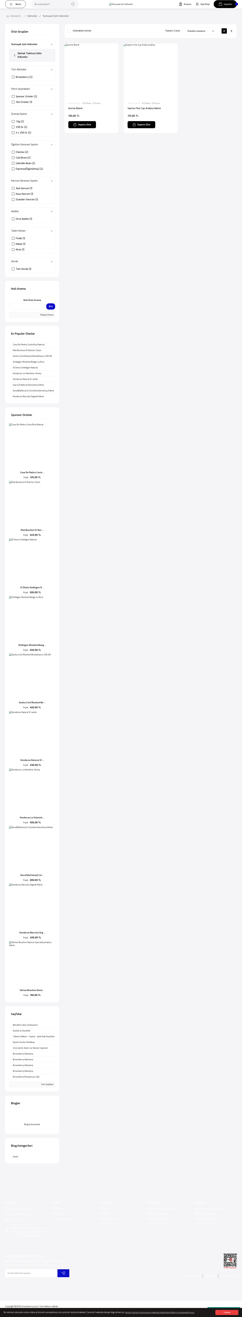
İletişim (104, 1209)
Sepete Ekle (84, 124)
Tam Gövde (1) (23, 269)
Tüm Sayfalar (47, 1084)
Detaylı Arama (47, 315)
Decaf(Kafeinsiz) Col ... (32, 875)
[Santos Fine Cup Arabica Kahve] (151, 70)
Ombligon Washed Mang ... (32, 645)
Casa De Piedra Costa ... (32, 472)
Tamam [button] (226, 1312)
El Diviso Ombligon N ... (32, 587)
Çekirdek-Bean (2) (25, 163)
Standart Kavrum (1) (27, 199)
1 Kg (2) (20, 121)
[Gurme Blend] (91, 70)
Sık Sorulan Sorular (190, 1275)
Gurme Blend (75, 108)
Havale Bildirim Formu (112, 1218)
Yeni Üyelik (58, 1209)
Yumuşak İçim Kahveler (56, 16)
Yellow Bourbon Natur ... (32, 990)
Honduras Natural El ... (32, 760)
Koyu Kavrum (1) (24, 194)
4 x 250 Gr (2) (23, 132)
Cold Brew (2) (23, 157)
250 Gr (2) (21, 127)
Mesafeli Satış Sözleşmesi (161, 1209)
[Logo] (121, 4)
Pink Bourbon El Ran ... (32, 530)
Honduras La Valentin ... (32, 817)
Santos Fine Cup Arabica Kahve (144, 108)
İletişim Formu (107, 1213)
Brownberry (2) (24, 77)
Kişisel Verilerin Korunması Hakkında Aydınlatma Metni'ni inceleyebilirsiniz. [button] (160, 1312)
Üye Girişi (57, 1213)
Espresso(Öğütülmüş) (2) (29, 169)
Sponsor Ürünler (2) (26, 96)
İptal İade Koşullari (157, 1218)
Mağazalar (210, 1275)
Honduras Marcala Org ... (32, 932)
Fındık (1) (20, 238)
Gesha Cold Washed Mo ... (32, 702)
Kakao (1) (20, 244)
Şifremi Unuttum (61, 1218)
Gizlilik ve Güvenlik (157, 1213)
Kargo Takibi (106, 1223)
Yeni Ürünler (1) (24, 102)
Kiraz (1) (20, 249)
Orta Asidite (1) (24, 219)
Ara (51, 306)
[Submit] (63, 1273)
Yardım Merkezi (228, 1275)
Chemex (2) (22, 152)
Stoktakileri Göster (82, 30)
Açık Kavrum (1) (24, 188)
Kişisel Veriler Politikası (159, 1223)
